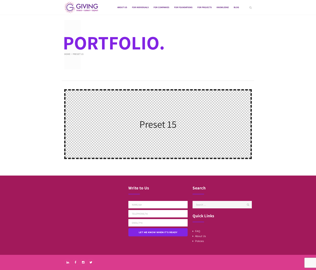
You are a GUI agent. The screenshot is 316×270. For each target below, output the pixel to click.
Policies (199, 241)
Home (67, 54)
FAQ (197, 231)
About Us (200, 236)
